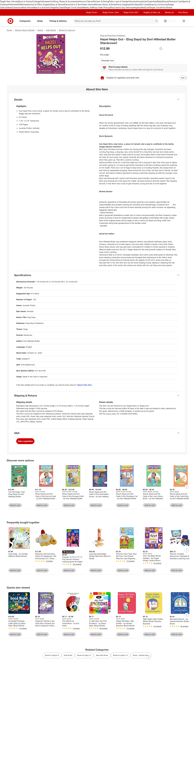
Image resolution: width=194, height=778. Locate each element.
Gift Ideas (134, 4)
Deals (9, 7)
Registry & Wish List (151, 12)
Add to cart (15, 505)
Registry (137, 7)
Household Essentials (147, 1)
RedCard (145, 7)
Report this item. (84, 385)
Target (9, 30)
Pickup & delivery (58, 21)
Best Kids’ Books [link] (102, 655)
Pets (11, 4)
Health (16, 4)
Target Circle (156, 7)
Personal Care (175, 1)
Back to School (25, 1)
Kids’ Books (51, 30)
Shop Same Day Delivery (121, 7)
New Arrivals (28, 7)
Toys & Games (57, 4)
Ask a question (25, 441)
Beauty (165, 1)
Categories (25, 21)
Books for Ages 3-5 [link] (84, 655)
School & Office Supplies (39, 4)
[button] (68, 552)
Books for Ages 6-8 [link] (52, 655)
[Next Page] (187, 487)
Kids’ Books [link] (68, 655)
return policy (111, 414)
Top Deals (60, 7)
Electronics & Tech (73, 4)
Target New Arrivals (9, 1)
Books (40, 30)
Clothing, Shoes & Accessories (64, 1)
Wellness (23, 4)
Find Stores (167, 7)
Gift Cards (144, 4)
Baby (159, 1)
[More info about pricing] (161, 48)
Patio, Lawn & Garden (119, 1)
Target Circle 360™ (131, 12)
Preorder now (107, 60)
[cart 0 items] (184, 21)
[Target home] (10, 21)
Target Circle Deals (73, 7)
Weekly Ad (87, 7)
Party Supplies (123, 4)
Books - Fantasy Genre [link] (141, 655)
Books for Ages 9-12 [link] (120, 655)
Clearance (17, 7)
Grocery (133, 1)
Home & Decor (86, 1)
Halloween (45, 1)
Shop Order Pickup (101, 7)
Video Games (88, 4)
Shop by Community (158, 4)
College (36, 1)
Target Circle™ (92, 12)
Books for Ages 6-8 (67, 30)
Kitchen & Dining (101, 1)
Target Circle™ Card (110, 12)
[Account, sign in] (170, 21)
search (156, 21)
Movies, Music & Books (106, 4)
